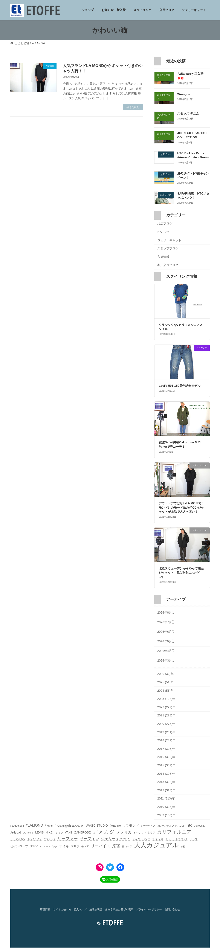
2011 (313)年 (166, 798)
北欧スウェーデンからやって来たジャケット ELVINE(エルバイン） (181, 572)
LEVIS (39, 832)
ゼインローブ (19, 846)
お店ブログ (164, 223)
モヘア (85, 846)
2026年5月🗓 (165, 641)
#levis (49, 825)
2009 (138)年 (166, 815)
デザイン (35, 846)
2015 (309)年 (166, 765)
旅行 (183, 846)
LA (24, 832)
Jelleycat (199, 825)
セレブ (193, 839)
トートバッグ (50, 846)
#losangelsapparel (69, 825)
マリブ (75, 846)
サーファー (67, 838)
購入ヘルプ (80, 909)
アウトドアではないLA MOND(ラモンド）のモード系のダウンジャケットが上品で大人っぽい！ (181, 507)
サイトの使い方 (62, 909)
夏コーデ (127, 846)
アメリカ (124, 832)
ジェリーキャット (169, 240)
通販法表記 (95, 909)
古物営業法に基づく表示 (119, 909)
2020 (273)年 (166, 723)
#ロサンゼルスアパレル (171, 825)
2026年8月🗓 (165, 612)
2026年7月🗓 (165, 622)
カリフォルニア (174, 832)
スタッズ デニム (188, 113)
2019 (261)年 (166, 732)
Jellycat (15, 832)
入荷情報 (163, 256)
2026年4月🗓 (165, 651)
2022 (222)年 (166, 707)
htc (189, 825)
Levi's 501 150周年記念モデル (179, 385)
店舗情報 (45, 909)
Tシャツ (58, 832)
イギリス (138, 832)
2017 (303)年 (166, 748)
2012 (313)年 (166, 790)
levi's (30, 832)
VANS (68, 832)
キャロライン (35, 839)
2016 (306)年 (166, 757)
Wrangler (183, 94)
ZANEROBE (82, 832)
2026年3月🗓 (165, 660)
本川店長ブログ (167, 265)
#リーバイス (148, 825)
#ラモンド (131, 825)
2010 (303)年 (166, 807)
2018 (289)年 (166, 740)
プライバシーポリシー (149, 909)
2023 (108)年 (166, 699)
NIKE (49, 832)
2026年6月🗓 (165, 631)
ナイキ (64, 846)
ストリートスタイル (176, 839)
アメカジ (104, 832)
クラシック (49, 839)
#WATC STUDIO (97, 825)
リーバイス (100, 846)
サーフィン (89, 839)
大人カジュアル (156, 845)
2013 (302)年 (166, 782)
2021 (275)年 (166, 715)
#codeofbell (17, 825)
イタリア (150, 832)
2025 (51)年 (165, 682)
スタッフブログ (167, 248)
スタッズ (157, 839)
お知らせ (163, 231)
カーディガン (18, 839)
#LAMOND (34, 825)
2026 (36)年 (165, 674)
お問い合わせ (172, 909)
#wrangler (116, 825)
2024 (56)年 (165, 690)
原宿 (116, 846)
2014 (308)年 (166, 773)
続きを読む (133, 107)
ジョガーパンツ (141, 839)
